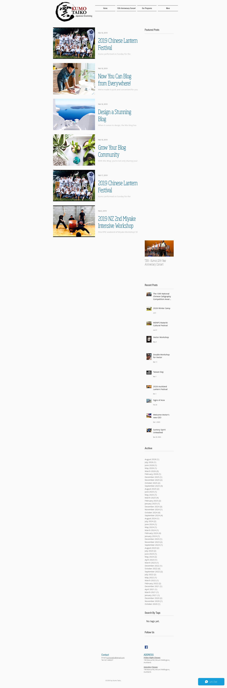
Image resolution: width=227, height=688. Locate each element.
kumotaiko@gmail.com (115, 657)
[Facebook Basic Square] (146, 647)
